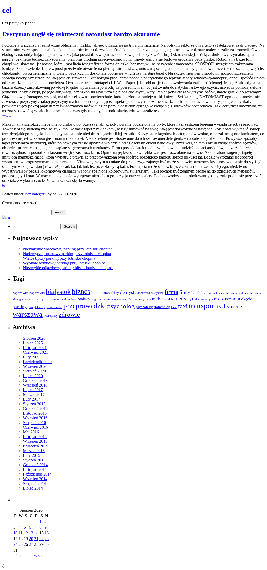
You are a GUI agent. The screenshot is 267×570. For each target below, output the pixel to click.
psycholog (121, 305)
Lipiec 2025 (33, 343)
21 (36, 538)
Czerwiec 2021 (35, 352)
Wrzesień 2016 (35, 418)
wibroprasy (51, 316)
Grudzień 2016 (35, 408)
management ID (121, 299)
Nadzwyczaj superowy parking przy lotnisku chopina (67, 253)
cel (7, 10)
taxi (183, 306)
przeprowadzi (54, 307)
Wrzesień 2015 (35, 441)
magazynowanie (100, 299)
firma (171, 291)
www (6, 115)
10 (15, 533)
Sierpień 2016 (34, 422)
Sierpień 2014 (34, 483)
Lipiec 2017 (33, 390)
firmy (184, 292)
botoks (96, 292)
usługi (237, 306)
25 (21, 544)
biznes (81, 291)
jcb (47, 299)
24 (15, 544)
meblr (169, 299)
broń (106, 293)
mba (148, 299)
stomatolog (162, 307)
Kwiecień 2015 (35, 446)
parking (20, 306)
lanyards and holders (63, 299)
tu (3, 185)
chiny (115, 293)
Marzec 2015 (34, 450)
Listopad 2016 (35, 413)
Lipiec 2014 (33, 488)
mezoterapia (205, 299)
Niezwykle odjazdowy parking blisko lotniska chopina (68, 267)
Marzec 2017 (34, 394)
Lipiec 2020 (33, 375)
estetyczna (157, 293)
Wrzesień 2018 (35, 385)
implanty (36, 299)
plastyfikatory (36, 307)
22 (41, 538)
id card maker (211, 293)
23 (47, 538)
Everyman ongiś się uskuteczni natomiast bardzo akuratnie (81, 34)
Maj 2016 (31, 432)
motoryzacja (227, 298)
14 (36, 533)
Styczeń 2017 (34, 404)
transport (202, 306)
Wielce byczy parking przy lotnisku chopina (59, 258)
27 (31, 544)
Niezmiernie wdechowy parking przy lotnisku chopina (67, 249)
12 (26, 533)
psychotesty (144, 307)
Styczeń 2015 (34, 460)
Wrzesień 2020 (35, 366)
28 (36, 544)
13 (31, 533)
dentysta (128, 292)
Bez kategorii (35, 194)
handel (196, 292)
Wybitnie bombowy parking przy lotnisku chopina (64, 263)
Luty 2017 (31, 399)
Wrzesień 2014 (35, 479)
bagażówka (20, 293)
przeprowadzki (84, 306)
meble (158, 298)
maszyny (138, 299)
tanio (174, 307)
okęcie (246, 299)
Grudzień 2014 (35, 465)
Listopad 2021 (35, 347)
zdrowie (69, 314)
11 (20, 533)
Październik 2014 (37, 474)
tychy (223, 306)
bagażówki (37, 293)
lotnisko (83, 299)
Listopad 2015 (35, 436)
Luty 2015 (31, 455)
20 (31, 538)
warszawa (28, 314)
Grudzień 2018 (35, 380)
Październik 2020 (37, 361)
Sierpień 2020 (34, 371)
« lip (17, 556)
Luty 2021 (31, 357)
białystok (58, 291)
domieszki (143, 293)
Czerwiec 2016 (35, 427)
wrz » (39, 556)
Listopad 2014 (35, 469)
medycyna (185, 298)
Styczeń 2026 (34, 338)
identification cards (232, 293)
